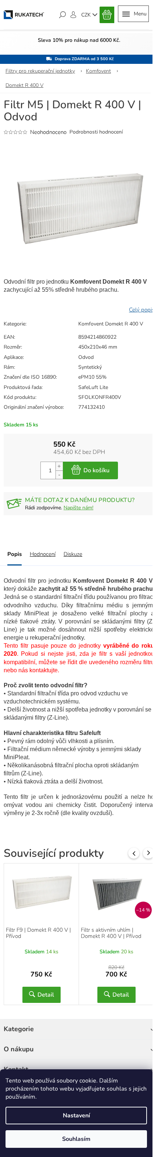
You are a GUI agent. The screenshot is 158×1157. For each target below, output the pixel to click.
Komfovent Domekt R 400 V (110, 323)
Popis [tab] (14, 554)
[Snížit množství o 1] (59, 474)
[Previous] (133, 853)
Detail (45, 995)
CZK (86, 14)
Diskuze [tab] (73, 554)
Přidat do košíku (90, 470)
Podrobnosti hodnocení (96, 131)
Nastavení (76, 1115)
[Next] (148, 853)
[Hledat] (62, 14)
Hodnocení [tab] (42, 554)
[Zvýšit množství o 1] (59, 466)
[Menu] (133, 14)
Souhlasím (76, 1139)
